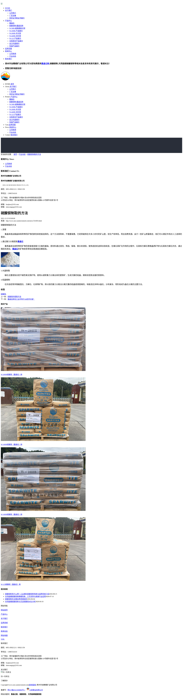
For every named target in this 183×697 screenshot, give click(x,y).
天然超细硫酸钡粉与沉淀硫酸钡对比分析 (20, 601)
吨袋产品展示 (14, 46)
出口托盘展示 (14, 43)
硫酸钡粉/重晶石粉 (16, 26)
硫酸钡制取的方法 (34, 154)
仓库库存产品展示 (16, 41)
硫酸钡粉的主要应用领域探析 (16, 599)
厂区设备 (12, 15)
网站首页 (4, 610)
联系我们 (8, 59)
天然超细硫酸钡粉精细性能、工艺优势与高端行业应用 (25, 596)
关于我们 (8, 10)
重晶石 (11, 23)
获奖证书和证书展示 (17, 18)
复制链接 (32, 685)
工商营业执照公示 (36, 690)
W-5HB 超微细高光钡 (17, 28)
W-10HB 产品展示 (16, 31)
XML (3, 639)
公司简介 (12, 13)
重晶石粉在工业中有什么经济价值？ (21, 299)
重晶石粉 (45, 63)
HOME (7, 8)
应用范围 (8, 48)
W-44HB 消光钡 (15, 36)
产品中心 (8, 21)
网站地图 (4, 635)
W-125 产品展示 (15, 38)
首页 (12, 84)
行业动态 (12, 56)
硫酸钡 (3, 294)
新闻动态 (4, 631)
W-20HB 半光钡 (15, 33)
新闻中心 (8, 51)
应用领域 (4, 623)
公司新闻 (12, 54)
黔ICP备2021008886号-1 (16, 690)
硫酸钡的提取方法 (14, 297)
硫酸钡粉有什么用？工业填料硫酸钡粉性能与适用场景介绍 (27, 594)
